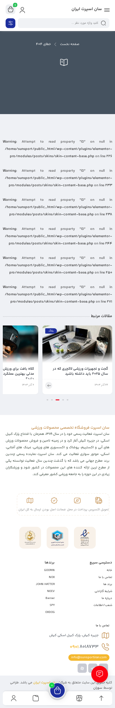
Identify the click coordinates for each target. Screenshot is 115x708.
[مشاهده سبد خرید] (10, 9)
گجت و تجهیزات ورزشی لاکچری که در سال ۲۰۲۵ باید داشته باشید (80, 371)
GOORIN (49, 570)
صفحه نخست (69, 44)
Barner (50, 598)
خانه (109, 570)
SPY (52, 605)
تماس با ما (105, 577)
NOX (52, 577)
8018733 (84, 647)
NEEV (51, 591)
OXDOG (50, 612)
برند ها (107, 584)
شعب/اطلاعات (103, 605)
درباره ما (107, 598)
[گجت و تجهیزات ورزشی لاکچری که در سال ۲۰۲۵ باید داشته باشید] (77, 345)
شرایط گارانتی (103, 591)
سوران (97, 688)
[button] (67, 399)
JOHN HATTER (45, 584)
